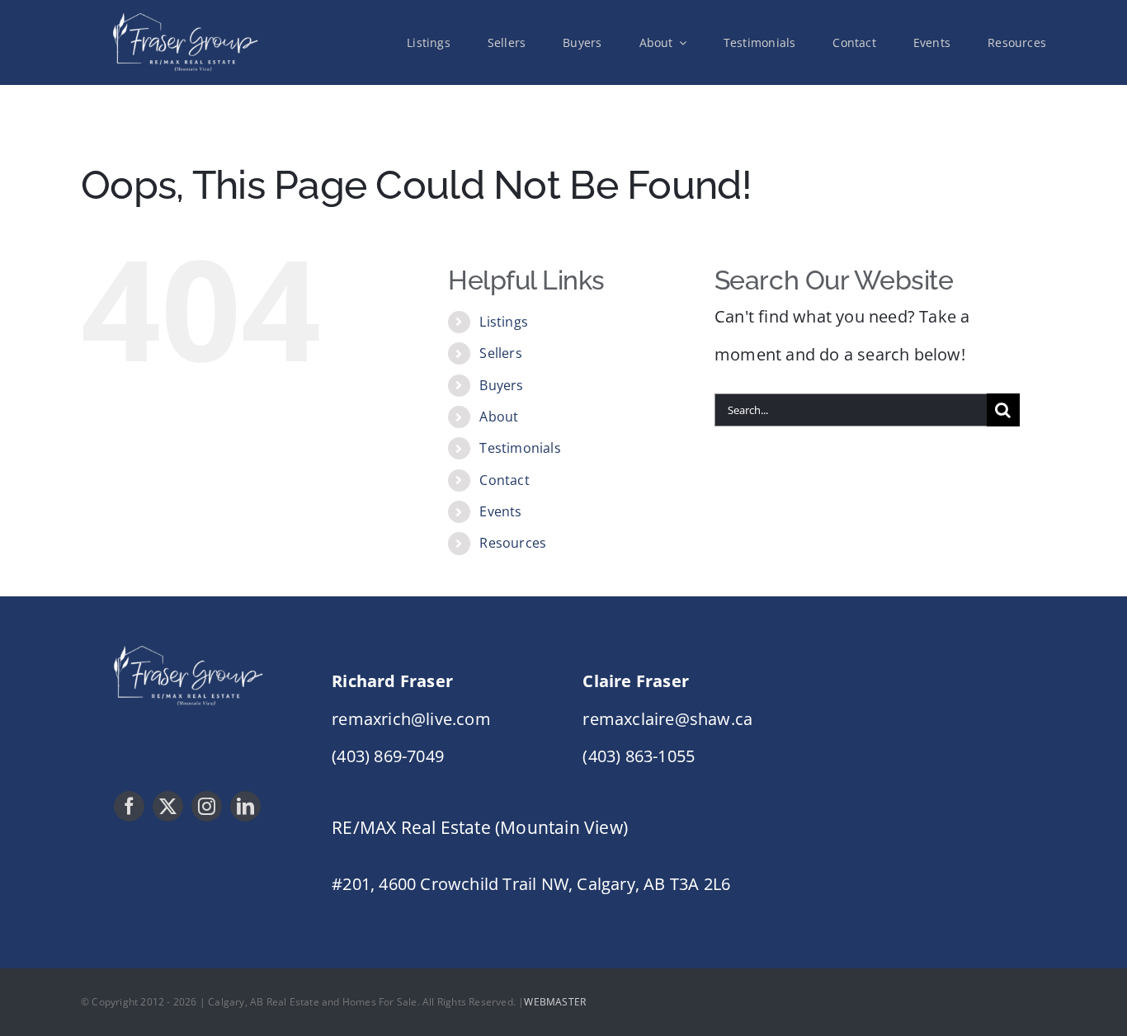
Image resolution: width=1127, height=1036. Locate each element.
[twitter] (168, 806)
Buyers (501, 385)
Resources (512, 543)
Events (500, 511)
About (498, 416)
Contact (504, 480)
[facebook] (129, 806)
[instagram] (206, 806)
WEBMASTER (555, 1002)
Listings (503, 322)
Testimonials (519, 448)
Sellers (500, 353)
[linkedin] (245, 806)
